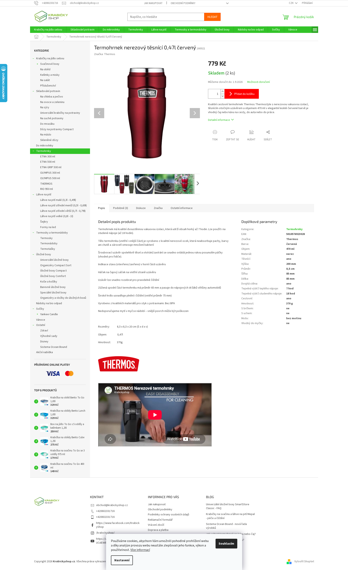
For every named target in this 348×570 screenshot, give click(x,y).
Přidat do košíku (244, 93)
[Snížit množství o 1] (222, 96)
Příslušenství (48, 86)
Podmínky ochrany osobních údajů (168, 515)
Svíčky (40, 309)
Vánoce (40, 320)
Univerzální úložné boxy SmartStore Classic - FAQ (227, 506)
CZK (291, 3)
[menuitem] (48, 29)
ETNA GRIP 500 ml (50, 167)
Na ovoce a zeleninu (52, 102)
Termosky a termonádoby (52, 233)
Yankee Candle (49, 314)
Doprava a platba (158, 530)
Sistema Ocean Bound (53, 347)
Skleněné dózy (49, 140)
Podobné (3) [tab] (120, 208)
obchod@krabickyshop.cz (112, 505)
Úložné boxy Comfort (53, 276)
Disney (44, 342)
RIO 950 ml (46, 189)
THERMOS (46, 184)
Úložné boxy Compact (53, 271)
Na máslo (45, 135)
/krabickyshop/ (105, 533)
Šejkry (44, 222)
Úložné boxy (43, 254)
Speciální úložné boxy (53, 293)
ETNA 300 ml (47, 157)
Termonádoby (48, 243)
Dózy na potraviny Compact (57, 129)
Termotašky (47, 249)
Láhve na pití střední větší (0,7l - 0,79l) (63, 211)
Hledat (212, 16)
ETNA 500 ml (47, 162)
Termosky (46, 238)
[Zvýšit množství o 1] (222, 91)
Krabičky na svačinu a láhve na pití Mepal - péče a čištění (230, 516)
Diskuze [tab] (141, 208)
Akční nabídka (44, 352)
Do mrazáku (47, 124)
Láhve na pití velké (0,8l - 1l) (56, 216)
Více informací (140, 550)
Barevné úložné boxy (53, 287)
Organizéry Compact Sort (55, 265)
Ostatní (40, 325)
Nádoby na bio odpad (49, 303)
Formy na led (48, 227)
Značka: (104, 54)
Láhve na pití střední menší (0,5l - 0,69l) (63, 205)
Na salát (45, 80)
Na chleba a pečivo (51, 97)
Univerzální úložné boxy (54, 260)
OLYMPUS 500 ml (50, 178)
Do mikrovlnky (44, 146)
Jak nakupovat (153, 3)
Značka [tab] (158, 208)
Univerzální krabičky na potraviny (60, 113)
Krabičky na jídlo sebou (50, 58)
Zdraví (44, 331)
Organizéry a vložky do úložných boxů (63, 298)
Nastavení (121, 560)
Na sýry (44, 107)
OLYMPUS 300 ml (50, 173)
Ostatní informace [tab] (182, 208)
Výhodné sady (48, 336)
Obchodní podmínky (183, 3)
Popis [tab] (101, 208)
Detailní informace (219, 120)
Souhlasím (226, 543)
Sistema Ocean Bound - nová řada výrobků (226, 526)
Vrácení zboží (156, 525)
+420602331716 (105, 511)
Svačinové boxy (49, 64)
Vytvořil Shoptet (304, 561)
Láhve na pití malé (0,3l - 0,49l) (58, 200)
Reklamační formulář (160, 520)
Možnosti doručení (258, 82)
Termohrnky (43, 151)
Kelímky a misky (50, 75)
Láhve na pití (43, 195)
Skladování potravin (48, 91)
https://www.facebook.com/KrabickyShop (118, 525)
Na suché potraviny (51, 118)
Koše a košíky (48, 282)
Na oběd (45, 69)
